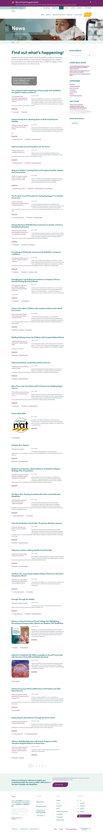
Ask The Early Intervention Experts (78, 107)
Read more (14, 109)
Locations (73, 7)
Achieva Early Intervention (19, 188)
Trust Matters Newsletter (31, 734)
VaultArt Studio (84, 112)
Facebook (82, 803)
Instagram (82, 806)
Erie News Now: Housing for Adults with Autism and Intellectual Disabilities (36, 495)
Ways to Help (78, 14)
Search (89, 7)
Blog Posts (24, 112)
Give (88, 14)
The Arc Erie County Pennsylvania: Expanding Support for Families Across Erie (37, 197)
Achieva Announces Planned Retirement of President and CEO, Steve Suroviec (36, 689)
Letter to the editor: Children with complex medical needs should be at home (37, 309)
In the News (30, 272)
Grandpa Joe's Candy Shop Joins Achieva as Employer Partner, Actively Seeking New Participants (36, 280)
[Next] (45, 765)
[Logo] (21, 11)
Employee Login (60, 820)
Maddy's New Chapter (20, 445)
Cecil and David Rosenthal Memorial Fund (79, 110)
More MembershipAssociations (84, 829)
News (61, 7)
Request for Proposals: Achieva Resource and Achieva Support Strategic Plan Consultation (36, 469)
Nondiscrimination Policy (62, 811)
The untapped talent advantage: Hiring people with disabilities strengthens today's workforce (36, 91)
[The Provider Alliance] (71, 828)
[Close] (90, 2)
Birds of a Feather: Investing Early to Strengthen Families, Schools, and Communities (37, 171)
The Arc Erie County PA (18, 217)
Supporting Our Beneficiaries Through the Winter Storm (33, 717)
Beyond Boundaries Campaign (77, 109)
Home (13, 42)
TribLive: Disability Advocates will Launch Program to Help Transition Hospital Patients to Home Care (34, 742)
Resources (70, 14)
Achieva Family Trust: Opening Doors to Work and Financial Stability (35, 120)
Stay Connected (46, 7)
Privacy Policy (60, 814)
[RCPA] (61, 828)
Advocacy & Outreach (59, 14)
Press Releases (31, 244)
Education (15, 647)
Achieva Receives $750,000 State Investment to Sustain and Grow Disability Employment (37, 226)
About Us (59, 800)
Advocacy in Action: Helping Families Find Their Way (32, 550)
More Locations (40, 815)
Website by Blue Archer (34, 828)
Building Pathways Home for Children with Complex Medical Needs (38, 337)
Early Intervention (49, 188)
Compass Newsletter (36, 139)
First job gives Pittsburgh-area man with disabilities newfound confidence (36, 253)
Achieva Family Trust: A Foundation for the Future (31, 146)
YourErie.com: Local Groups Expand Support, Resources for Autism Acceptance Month (37, 574)
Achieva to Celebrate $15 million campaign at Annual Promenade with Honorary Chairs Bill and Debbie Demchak (37, 656)
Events (66, 7)
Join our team (59, 784)
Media (58, 808)
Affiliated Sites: (15, 7)
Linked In (82, 808)
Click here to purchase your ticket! (67, 4)
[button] (68, 8)
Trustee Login (60, 817)
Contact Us (79, 7)
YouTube (82, 811)
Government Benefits (86, 111)
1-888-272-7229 (40, 802)
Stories (35, 272)
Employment (16, 112)
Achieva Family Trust (17, 139)
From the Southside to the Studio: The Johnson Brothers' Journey (37, 523)
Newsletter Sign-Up (84, 816)
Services (48, 14)
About (42, 14)
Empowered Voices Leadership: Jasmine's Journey (31, 362)
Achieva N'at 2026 (19, 413)
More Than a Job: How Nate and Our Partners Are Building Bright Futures (37, 387)
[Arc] (55, 828)
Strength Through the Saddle (23, 599)
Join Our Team (55, 7)
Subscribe (75, 123)
